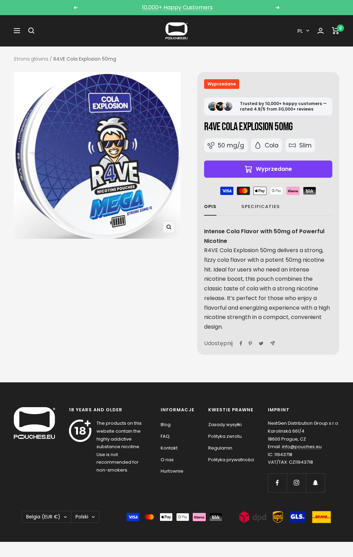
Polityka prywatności (231, 459)
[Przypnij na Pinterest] (250, 343)
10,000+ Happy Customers (177, 7)
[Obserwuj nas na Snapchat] (315, 482)
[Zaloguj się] (320, 31)
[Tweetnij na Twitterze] (261, 343)
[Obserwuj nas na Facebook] (277, 482)
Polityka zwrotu (225, 436)
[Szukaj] (31, 31)
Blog (166, 424)
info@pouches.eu (302, 446)
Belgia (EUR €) (43, 516)
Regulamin (220, 448)
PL (300, 30)
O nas (167, 459)
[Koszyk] (335, 30)
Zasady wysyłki (225, 424)
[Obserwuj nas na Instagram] (296, 482)
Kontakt (169, 448)
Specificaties (260, 207)
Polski (81, 516)
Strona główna (31, 58)
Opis (210, 207)
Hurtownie (172, 471)
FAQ (165, 436)
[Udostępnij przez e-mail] (272, 343)
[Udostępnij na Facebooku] (241, 343)
